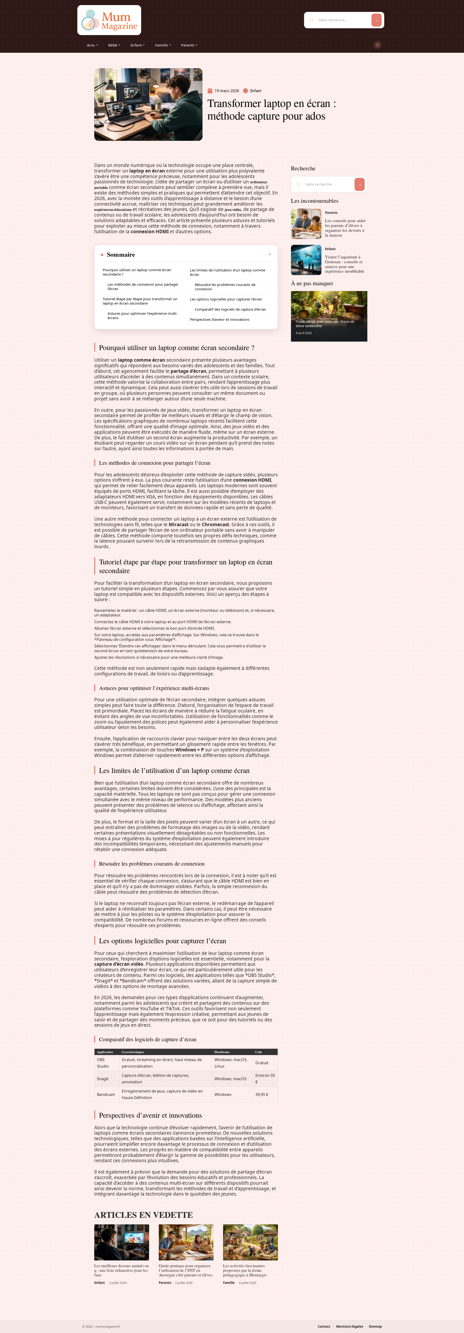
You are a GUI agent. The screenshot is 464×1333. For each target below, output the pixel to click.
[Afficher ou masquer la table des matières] (203, 254)
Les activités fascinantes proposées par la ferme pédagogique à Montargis (245, 1270)
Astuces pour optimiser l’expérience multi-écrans (143, 315)
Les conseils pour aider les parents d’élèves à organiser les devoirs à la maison (345, 227)
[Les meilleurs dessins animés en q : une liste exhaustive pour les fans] (121, 1242)
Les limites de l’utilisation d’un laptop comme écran (227, 272)
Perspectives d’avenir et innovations (219, 319)
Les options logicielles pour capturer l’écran (226, 299)
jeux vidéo (233, 210)
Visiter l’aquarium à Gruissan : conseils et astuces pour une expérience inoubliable (344, 264)
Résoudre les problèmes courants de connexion (225, 286)
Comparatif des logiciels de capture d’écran (230, 309)
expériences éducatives (112, 210)
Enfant (255, 91)
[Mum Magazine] (109, 20)
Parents (165, 1283)
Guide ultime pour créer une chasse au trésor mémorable (325, 323)
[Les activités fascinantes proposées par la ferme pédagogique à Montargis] (250, 1242)
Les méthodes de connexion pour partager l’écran (143, 286)
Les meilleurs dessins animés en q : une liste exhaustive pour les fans (121, 1270)
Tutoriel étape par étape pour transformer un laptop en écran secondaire (140, 301)
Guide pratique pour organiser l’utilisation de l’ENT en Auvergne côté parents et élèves (186, 1270)
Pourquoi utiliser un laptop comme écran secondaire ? (137, 272)
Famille (229, 1283)
